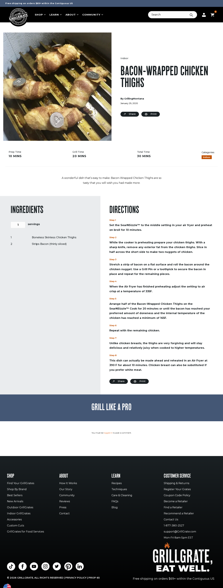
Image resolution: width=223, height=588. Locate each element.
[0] (212, 14)
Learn (54, 14)
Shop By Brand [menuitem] (17, 489)
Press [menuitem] (62, 507)
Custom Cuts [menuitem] (15, 525)
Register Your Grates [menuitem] (177, 489)
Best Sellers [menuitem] (14, 495)
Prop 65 (94, 577)
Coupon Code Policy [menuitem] (177, 495)
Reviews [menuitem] (64, 501)
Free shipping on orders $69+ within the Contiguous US (39, 3)
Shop (39, 14)
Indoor (124, 58)
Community (91, 14)
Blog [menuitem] (115, 507)
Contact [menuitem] (64, 513)
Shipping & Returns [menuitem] (176, 483)
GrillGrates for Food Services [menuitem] (25, 531)
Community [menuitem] (67, 495)
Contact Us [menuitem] (171, 519)
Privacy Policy (76, 577)
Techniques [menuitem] (119, 489)
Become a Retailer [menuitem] (176, 501)
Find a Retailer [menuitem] (173, 507)
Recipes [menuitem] (117, 483)
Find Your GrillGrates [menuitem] (20, 483)
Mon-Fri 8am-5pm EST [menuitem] (178, 537)
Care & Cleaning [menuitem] (122, 495)
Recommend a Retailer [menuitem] (179, 513)
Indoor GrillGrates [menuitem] (18, 513)
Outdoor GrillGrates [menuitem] (20, 507)
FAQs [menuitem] (115, 501)
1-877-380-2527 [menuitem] (174, 525)
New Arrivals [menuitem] (15, 501)
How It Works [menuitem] (68, 483)
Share (132, 114)
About (70, 14)
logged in (108, 433)
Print (154, 114)
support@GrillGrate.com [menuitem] (180, 531)
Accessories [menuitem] (14, 519)
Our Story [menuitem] (65, 489)
